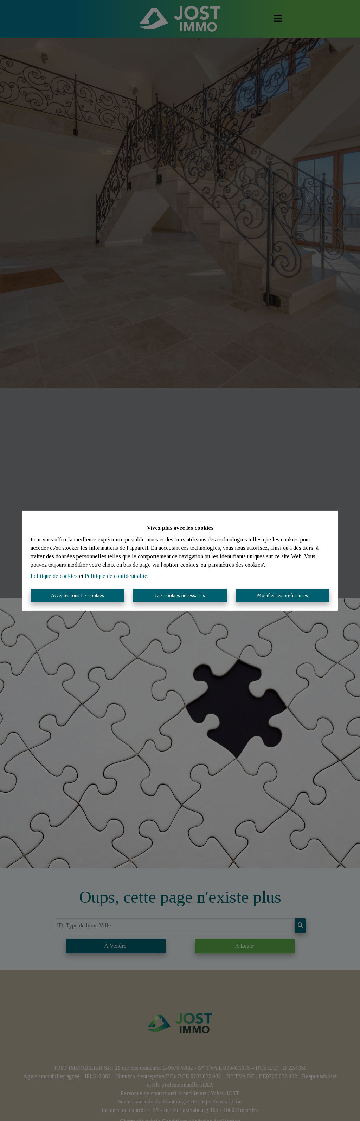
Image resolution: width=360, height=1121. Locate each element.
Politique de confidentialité (116, 576)
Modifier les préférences (282, 595)
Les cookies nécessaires (180, 595)
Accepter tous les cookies (77, 595)
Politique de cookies (54, 576)
